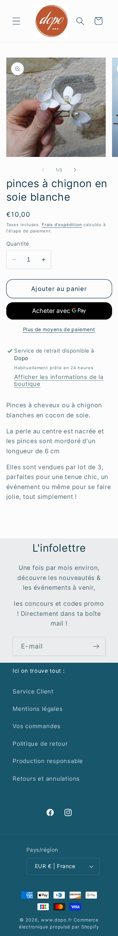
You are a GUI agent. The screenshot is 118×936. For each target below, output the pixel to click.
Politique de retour (40, 743)
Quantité (17, 244)
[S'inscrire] (96, 646)
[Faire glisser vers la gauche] (43, 170)
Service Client (33, 691)
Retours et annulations (46, 778)
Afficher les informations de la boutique (58, 380)
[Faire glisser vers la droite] (75, 170)
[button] (16, 21)
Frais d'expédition (62, 224)
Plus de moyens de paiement (59, 329)
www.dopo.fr (56, 919)
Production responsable (48, 760)
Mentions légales (38, 708)
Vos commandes (37, 725)
